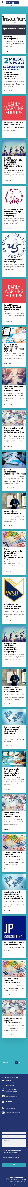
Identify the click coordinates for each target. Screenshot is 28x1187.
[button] (25, 3)
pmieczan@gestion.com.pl (13, 1112)
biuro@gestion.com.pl (12, 1096)
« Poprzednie (5, 1062)
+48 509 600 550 (10, 1108)
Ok (14, 1184)
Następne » (14, 1065)
